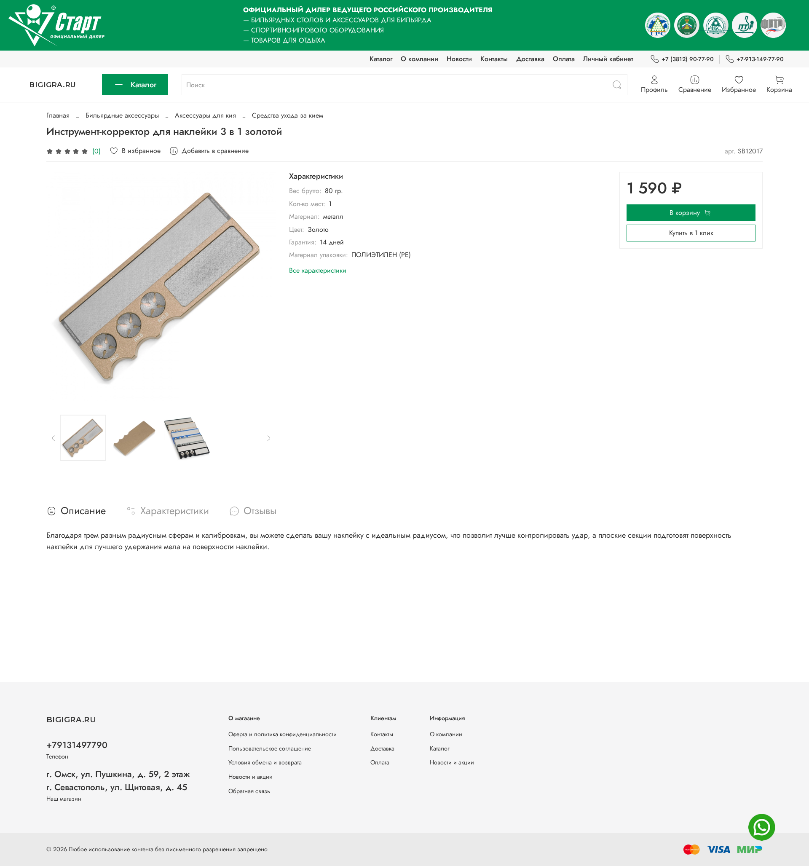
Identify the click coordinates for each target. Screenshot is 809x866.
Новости (459, 59)
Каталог (381, 59)
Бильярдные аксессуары (122, 115)
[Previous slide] (60, 286)
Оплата (564, 59)
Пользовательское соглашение (269, 748)
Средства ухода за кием (287, 115)
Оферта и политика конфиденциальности (282, 734)
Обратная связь (249, 791)
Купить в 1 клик (691, 233)
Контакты (494, 59)
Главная (58, 115)
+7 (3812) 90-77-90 (688, 59)
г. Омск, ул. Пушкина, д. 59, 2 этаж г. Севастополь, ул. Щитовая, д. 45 (118, 781)
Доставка (530, 59)
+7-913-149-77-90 (760, 59)
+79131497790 (76, 745)
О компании (419, 59)
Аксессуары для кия (205, 115)
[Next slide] (262, 286)
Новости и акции (250, 776)
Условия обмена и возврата (265, 762)
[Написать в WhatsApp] (761, 827)
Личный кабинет (608, 59)
